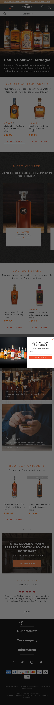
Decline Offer (40, 362)
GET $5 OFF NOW (40, 357)
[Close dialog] (52, 339)
